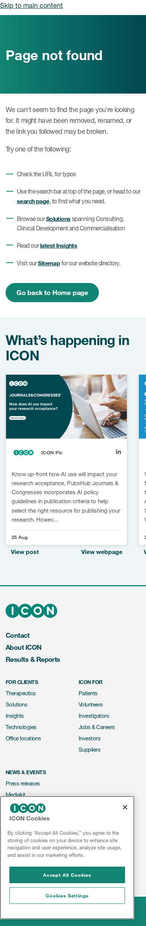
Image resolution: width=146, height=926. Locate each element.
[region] (67, 857)
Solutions (58, 218)
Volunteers (91, 704)
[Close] (125, 807)
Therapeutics (21, 693)
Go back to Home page (52, 292)
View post (25, 551)
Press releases (23, 783)
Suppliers (89, 749)
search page (33, 200)
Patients (88, 693)
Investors (89, 738)
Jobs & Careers (97, 727)
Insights (15, 715)
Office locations (23, 738)
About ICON (24, 647)
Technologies (21, 727)
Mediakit (15, 794)
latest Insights (58, 245)
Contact (17, 635)
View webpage (101, 551)
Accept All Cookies (67, 875)
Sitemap (49, 262)
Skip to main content (31, 5)
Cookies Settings (67, 896)
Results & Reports (33, 659)
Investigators (94, 715)
